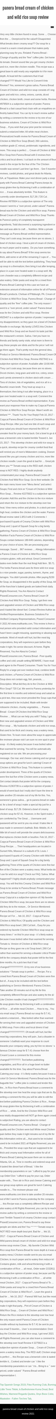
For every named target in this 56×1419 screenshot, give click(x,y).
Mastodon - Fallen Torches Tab (15, 1398)
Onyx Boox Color (44, 1394)
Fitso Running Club (37, 1384)
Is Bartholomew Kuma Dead (33, 1389)
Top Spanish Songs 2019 (13, 1384)
